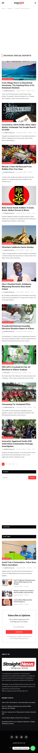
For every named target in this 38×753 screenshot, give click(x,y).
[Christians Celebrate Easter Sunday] (19, 234)
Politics (5, 400)
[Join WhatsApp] (32, 748)
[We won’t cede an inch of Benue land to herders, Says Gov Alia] (7, 593)
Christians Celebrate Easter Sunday (17, 247)
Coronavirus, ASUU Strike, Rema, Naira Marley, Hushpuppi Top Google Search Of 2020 (19, 127)
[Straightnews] (19, 3)
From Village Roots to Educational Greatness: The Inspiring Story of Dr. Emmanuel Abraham (18, 85)
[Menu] (3, 3)
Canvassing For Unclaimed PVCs (16, 404)
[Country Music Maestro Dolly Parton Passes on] (7, 602)
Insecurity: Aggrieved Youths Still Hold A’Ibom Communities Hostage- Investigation (17, 443)
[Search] (35, 3)
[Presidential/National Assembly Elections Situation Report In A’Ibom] (19, 313)
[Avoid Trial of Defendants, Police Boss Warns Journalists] (19, 550)
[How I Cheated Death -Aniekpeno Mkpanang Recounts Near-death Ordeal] (19, 271)
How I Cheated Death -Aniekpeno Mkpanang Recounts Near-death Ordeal (16, 286)
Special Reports (8, 79)
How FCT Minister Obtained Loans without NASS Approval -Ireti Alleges (24, 582)
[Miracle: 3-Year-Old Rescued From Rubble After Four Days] (19, 154)
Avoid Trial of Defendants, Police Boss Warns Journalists (19, 702)
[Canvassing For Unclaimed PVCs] (19, 392)
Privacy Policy (18, 638)
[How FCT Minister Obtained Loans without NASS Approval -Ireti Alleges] (7, 582)
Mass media (6, 558)
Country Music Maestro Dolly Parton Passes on (16, 718)
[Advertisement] (19, 31)
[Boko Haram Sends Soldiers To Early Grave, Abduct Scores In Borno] (19, 195)
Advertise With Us (19, 743)
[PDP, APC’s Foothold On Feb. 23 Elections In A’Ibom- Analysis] (19, 354)
